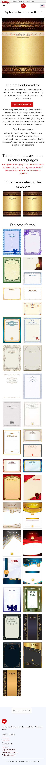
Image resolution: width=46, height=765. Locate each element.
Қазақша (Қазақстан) (27, 167)
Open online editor (21, 710)
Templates (6, 740)
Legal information (8, 750)
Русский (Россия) (21, 170)
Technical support (8, 755)
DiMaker (5, 1)
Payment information (10, 752)
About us (5, 747)
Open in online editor (22, 104)
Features (5, 738)
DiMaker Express (18, 1)
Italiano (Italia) (9, 167)
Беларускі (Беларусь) (12, 164)
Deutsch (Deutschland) (34, 164)
